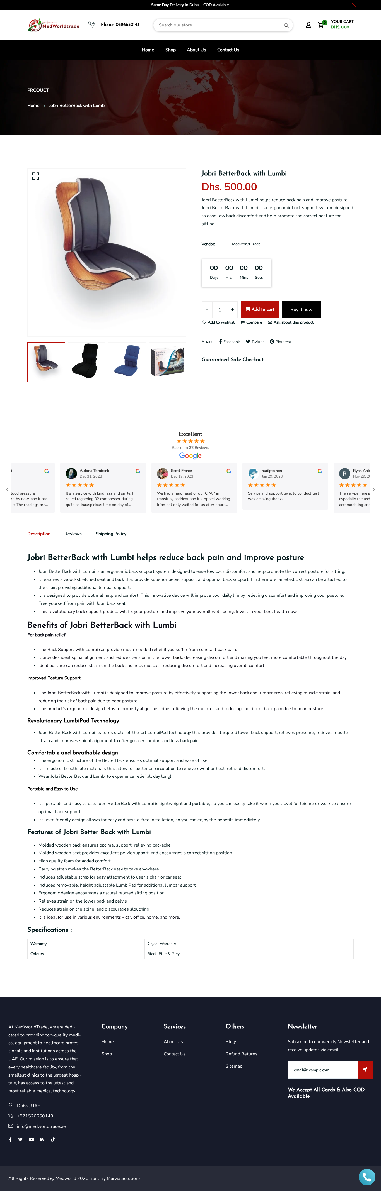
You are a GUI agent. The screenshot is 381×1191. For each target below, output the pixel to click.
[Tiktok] (52, 1140)
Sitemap (234, 1066)
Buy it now (301, 310)
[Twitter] (20, 1140)
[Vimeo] (42, 1140)
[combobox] (223, 25)
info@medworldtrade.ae (41, 1126)
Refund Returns (241, 1054)
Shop (170, 50)
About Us (196, 50)
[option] (107, 252)
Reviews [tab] (73, 534)
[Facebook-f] (10, 1140)
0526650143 (127, 25)
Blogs (231, 1042)
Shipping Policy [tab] (111, 534)
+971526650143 (35, 1116)
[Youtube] (31, 1140)
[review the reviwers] (29, 470)
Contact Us (228, 50)
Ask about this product (293, 322)
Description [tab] (38, 534)
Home (148, 50)
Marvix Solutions (124, 1178)
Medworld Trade (246, 244)
